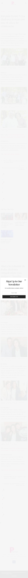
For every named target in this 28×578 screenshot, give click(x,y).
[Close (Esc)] (25, 280)
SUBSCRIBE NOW (14, 296)
